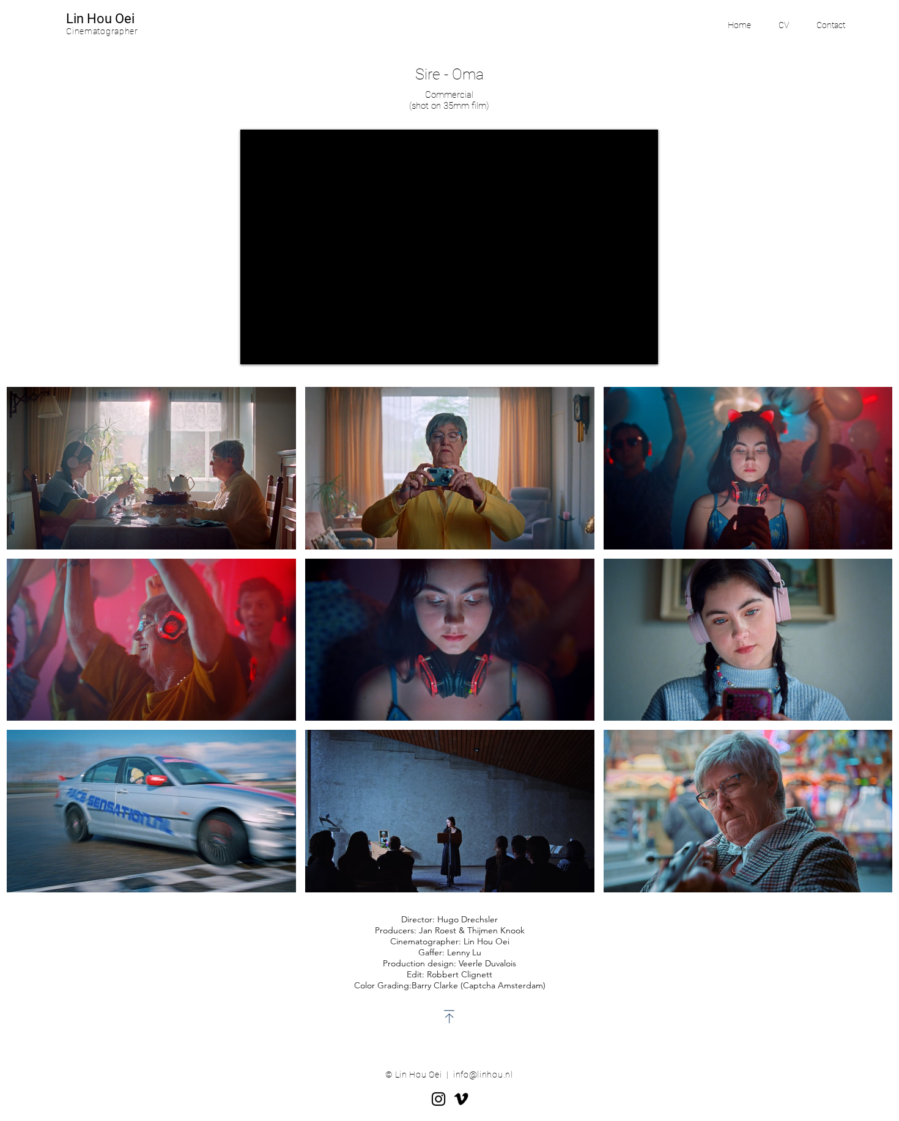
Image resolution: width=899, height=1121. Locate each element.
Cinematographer (102, 31)
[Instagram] (438, 1099)
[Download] (449, 1017)
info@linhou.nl (483, 1074)
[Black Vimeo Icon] (461, 1099)
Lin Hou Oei (100, 18)
